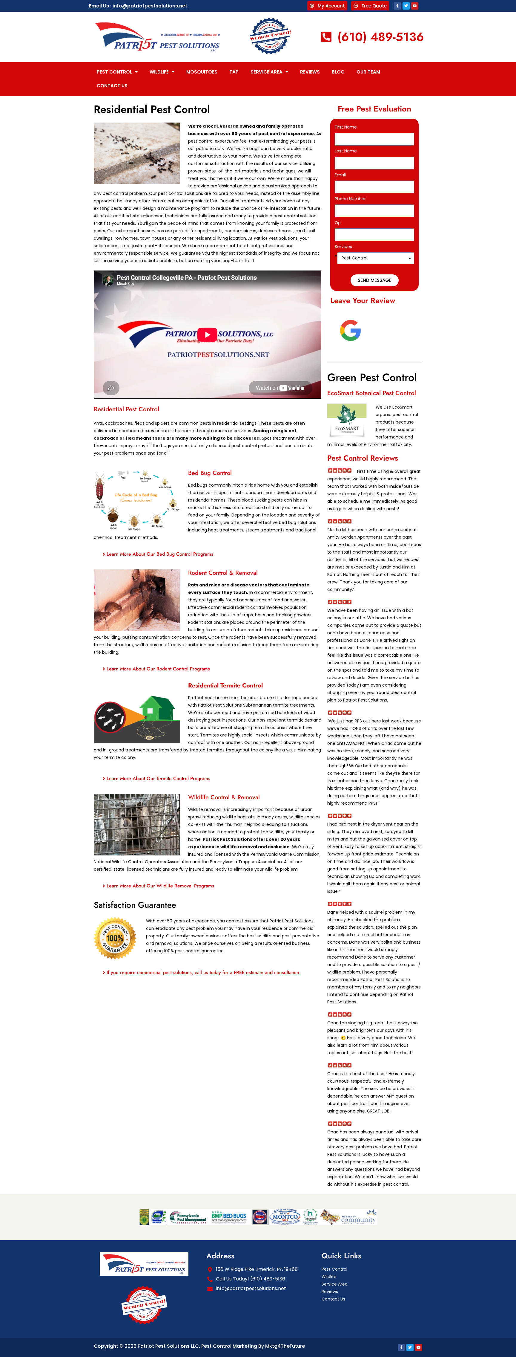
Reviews (310, 72)
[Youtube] (414, 6)
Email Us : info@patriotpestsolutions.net (138, 5)
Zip (338, 223)
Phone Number (350, 199)
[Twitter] (406, 6)
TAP (234, 72)
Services (343, 247)
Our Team (368, 72)
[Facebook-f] (397, 6)
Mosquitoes (201, 72)
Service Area (266, 72)
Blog (338, 72)
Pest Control (114, 72)
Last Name (346, 151)
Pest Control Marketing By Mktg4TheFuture (253, 1346)
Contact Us (112, 85)
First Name (346, 127)
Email (340, 175)
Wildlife (159, 72)
